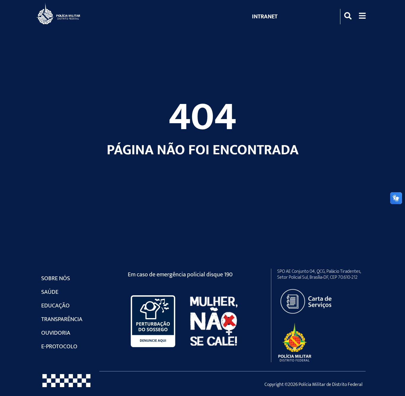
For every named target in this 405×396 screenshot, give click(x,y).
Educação (55, 306)
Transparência (61, 319)
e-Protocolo (59, 347)
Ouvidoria (55, 333)
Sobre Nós (55, 278)
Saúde (49, 292)
